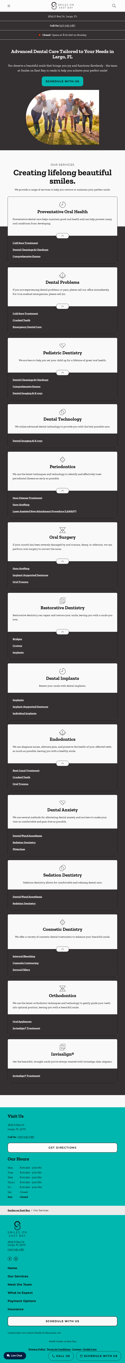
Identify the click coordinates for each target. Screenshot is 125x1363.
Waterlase (19, 849)
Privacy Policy (37, 1349)
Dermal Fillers (21, 969)
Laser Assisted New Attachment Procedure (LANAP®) (44, 511)
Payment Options (22, 1301)
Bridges (17, 639)
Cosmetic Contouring (26, 963)
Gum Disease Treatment (27, 498)
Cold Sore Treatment (25, 243)
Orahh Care (90, 1349)
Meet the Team (20, 1284)
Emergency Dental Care (27, 327)
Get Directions (62, 1147)
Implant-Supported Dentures (30, 575)
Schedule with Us (62, 81)
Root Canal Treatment (26, 770)
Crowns (17, 645)
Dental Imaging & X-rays (27, 393)
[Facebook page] (10, 1259)
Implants (18, 652)
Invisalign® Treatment (26, 1028)
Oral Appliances (22, 1021)
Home (12, 1268)
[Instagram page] (16, 1259)
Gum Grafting (21, 504)
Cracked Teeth (21, 320)
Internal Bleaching (24, 956)
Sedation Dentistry (24, 842)
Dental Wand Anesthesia (27, 835)
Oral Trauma (20, 582)
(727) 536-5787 (67, 25)
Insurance (16, 1309)
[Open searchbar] (114, 5)
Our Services (18, 1276)
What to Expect (20, 1293)
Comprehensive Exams (26, 256)
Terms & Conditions (59, 1349)
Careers (77, 1349)
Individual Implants (24, 713)
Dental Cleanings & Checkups (30, 249)
